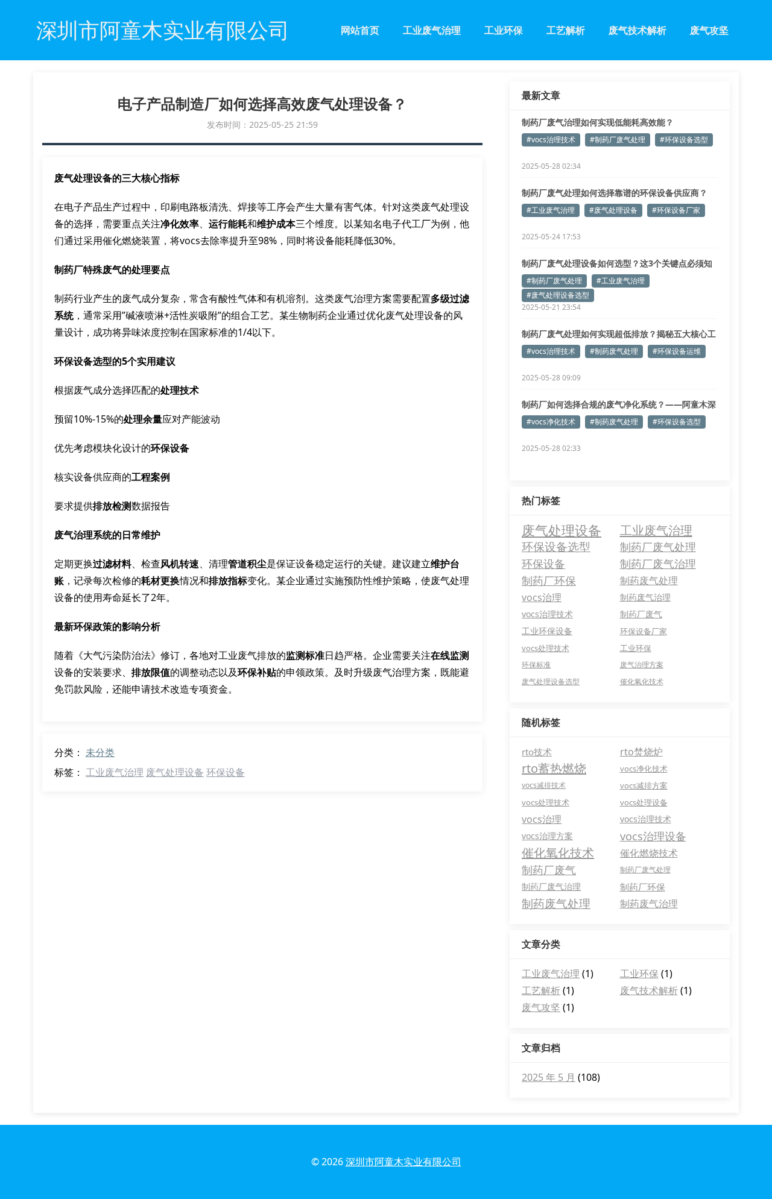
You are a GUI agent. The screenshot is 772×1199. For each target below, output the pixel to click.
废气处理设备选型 (551, 681)
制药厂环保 (549, 580)
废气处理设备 (175, 772)
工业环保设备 (547, 631)
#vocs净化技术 (551, 422)
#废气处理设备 (613, 210)
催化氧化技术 (641, 681)
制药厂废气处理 (658, 546)
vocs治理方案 (547, 836)
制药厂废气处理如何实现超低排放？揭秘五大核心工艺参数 (619, 334)
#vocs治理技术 (551, 139)
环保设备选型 (556, 546)
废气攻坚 (709, 30)
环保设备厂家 (643, 631)
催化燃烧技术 (649, 853)
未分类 (100, 752)
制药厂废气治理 (658, 563)
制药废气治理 (645, 597)
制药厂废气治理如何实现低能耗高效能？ (598, 122)
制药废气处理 (649, 580)
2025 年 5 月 (548, 1077)
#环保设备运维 (677, 351)
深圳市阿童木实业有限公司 (403, 1161)
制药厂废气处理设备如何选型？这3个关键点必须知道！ (617, 263)
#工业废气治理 (551, 210)
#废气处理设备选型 (558, 295)
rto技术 (537, 752)
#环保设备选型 (684, 139)
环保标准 (536, 664)
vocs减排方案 (644, 785)
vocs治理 (542, 597)
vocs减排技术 (544, 785)
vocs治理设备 (653, 836)
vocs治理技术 (547, 614)
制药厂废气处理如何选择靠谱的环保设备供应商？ (614, 192)
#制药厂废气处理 (617, 139)
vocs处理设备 (644, 802)
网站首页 (360, 30)
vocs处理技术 (545, 648)
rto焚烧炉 (641, 751)
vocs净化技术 (644, 768)
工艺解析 (565, 30)
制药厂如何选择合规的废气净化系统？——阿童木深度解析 (619, 404)
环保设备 (225, 772)
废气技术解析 (637, 30)
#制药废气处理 (614, 351)
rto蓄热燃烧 (554, 768)
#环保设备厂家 (676, 210)
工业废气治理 (432, 30)
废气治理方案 (641, 664)
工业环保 (503, 30)
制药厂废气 (641, 614)
